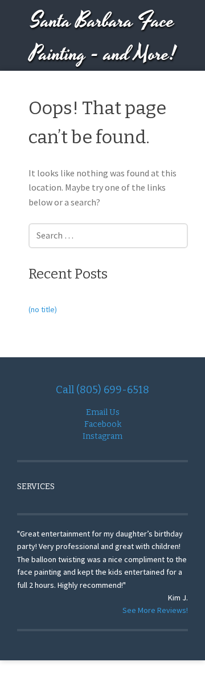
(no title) (42, 309)
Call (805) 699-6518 (102, 390)
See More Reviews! (155, 610)
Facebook (102, 424)
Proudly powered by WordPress (61, 675)
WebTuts (178, 675)
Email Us (103, 412)
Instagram (102, 436)
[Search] (159, 232)
